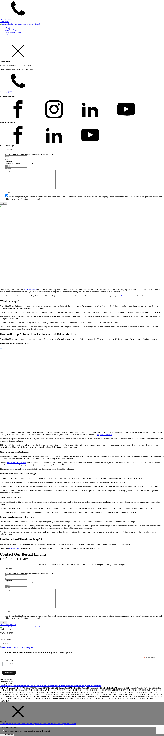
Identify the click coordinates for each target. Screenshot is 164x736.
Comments (9, 150)
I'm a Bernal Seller (44, 724)
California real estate (129, 296)
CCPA (60, 686)
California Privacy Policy (48, 686)
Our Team (16, 724)
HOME (8, 28)
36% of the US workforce (16, 463)
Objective (8, 161)
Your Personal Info (70, 686)
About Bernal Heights (13, 32)
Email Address (8, 660)
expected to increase (104, 435)
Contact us (9, 724)
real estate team (15, 548)
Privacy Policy (5, 686)
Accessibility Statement (20, 686)
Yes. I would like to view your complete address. (27, 731)
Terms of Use (34, 686)
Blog (7, 34)
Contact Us (4, 22)
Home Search (71, 724)
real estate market (30, 290)
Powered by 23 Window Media (89, 686)
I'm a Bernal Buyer (58, 724)
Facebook (8, 569)
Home (2, 724)
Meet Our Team (11, 30)
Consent (8, 192)
